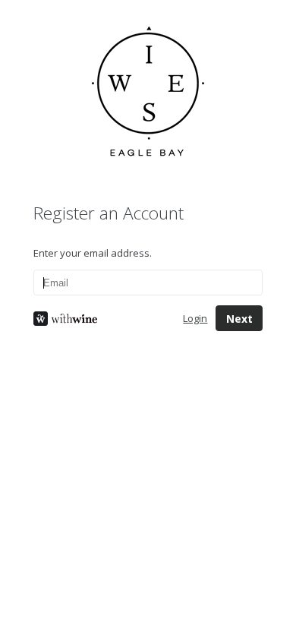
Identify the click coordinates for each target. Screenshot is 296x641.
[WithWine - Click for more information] (96, 318)
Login (195, 318)
